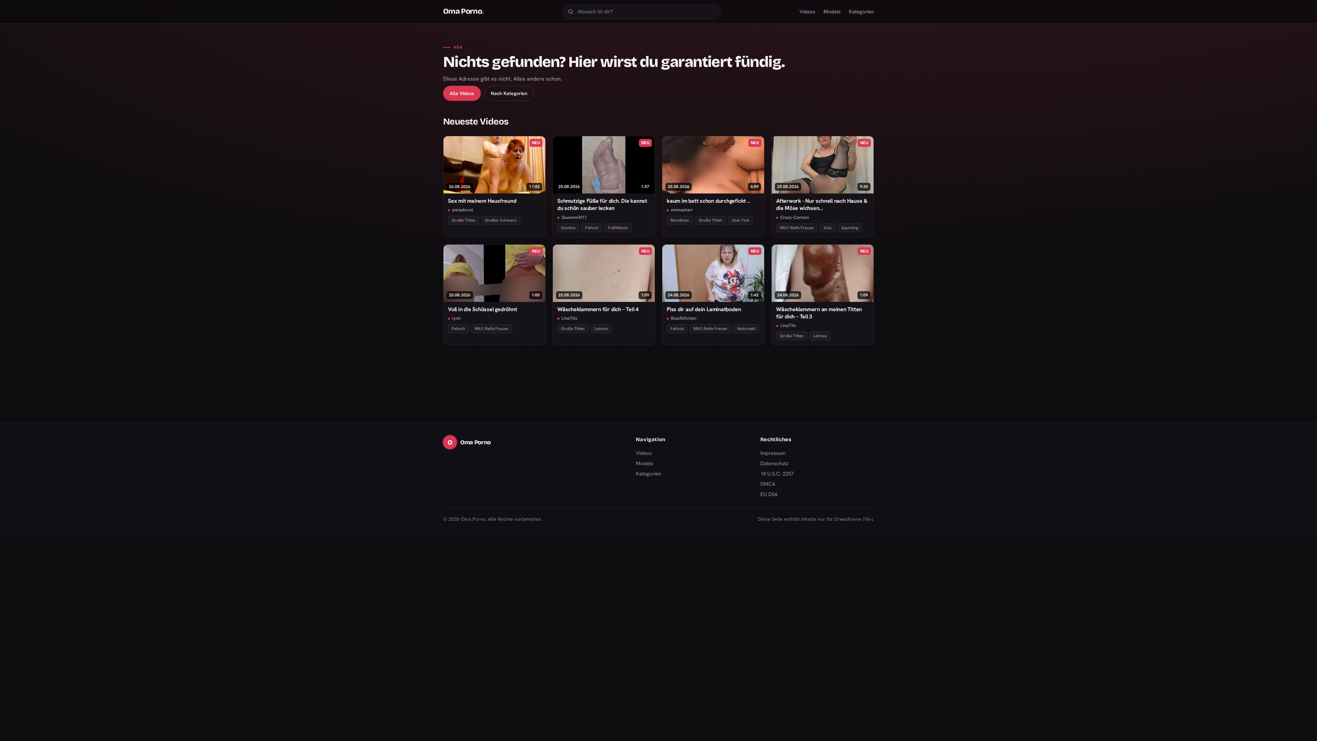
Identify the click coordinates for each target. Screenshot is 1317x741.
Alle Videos (462, 93)
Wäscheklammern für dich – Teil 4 (598, 309)
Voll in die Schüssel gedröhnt (482, 309)
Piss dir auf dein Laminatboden (704, 309)
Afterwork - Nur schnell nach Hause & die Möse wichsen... (821, 204)
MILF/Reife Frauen (797, 228)
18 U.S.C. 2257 (777, 473)
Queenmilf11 (574, 217)
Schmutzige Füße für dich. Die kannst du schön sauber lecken (602, 204)
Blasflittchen (683, 318)
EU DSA (769, 494)
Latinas (601, 328)
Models (832, 11)
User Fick (740, 220)
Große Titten (463, 220)
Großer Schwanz (501, 220)
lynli (456, 318)
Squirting (849, 228)
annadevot (462, 210)
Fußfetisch (618, 228)
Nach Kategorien (509, 93)
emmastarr (682, 210)
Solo (827, 228)
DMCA (767, 484)
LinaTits (569, 318)
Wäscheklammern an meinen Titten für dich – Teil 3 (819, 313)
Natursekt (746, 328)
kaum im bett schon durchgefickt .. (708, 200)
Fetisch (591, 228)
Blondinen (680, 220)
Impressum (772, 453)
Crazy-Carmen (794, 217)
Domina (568, 228)
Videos (807, 11)
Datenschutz (774, 463)
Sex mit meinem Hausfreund (482, 200)
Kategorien (861, 11)
